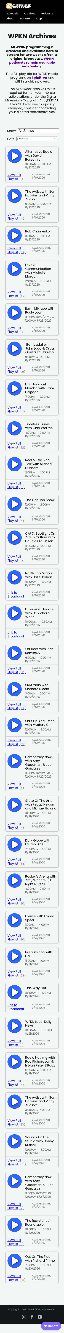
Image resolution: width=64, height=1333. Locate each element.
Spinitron (39, 77)
